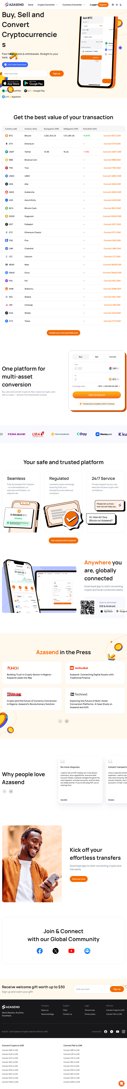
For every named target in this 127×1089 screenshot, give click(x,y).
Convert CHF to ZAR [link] (10, 1058)
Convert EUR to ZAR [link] (10, 1054)
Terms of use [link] (90, 1010)
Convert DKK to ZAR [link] (10, 1074)
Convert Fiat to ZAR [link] (114, 1014)
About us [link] (44, 1010)
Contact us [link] (67, 1014)
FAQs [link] (65, 1010)
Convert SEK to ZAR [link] (10, 1062)
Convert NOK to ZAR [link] (10, 1070)
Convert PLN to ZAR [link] (10, 1066)
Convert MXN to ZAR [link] (10, 1082)
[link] (30, 4)
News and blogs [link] (47, 1014)
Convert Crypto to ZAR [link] (115, 1010)
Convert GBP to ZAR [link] (10, 1050)
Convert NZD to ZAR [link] (10, 1078)
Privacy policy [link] (90, 1014)
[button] (30, 4)
